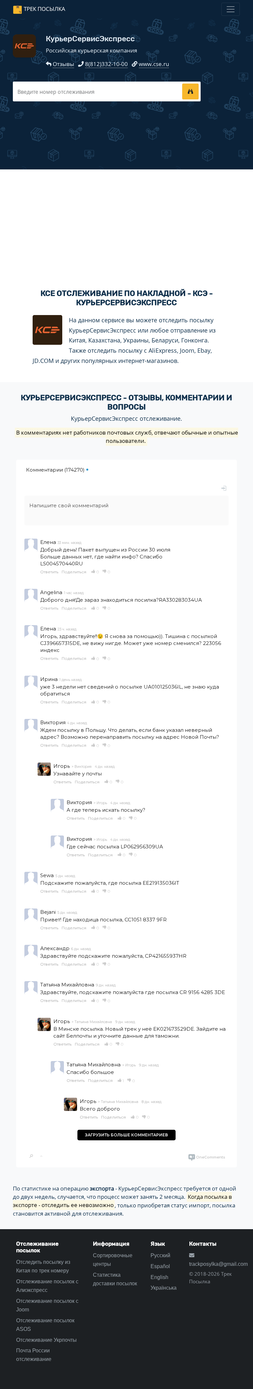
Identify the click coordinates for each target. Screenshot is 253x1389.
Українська (164, 1288)
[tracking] (190, 91)
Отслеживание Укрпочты (46, 1340)
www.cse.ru (154, 64)
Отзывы (63, 64)
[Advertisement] (126, 223)
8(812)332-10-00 (106, 64)
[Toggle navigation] (230, 9)
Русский (160, 1255)
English (159, 1277)
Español (160, 1266)
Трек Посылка (44, 9)
